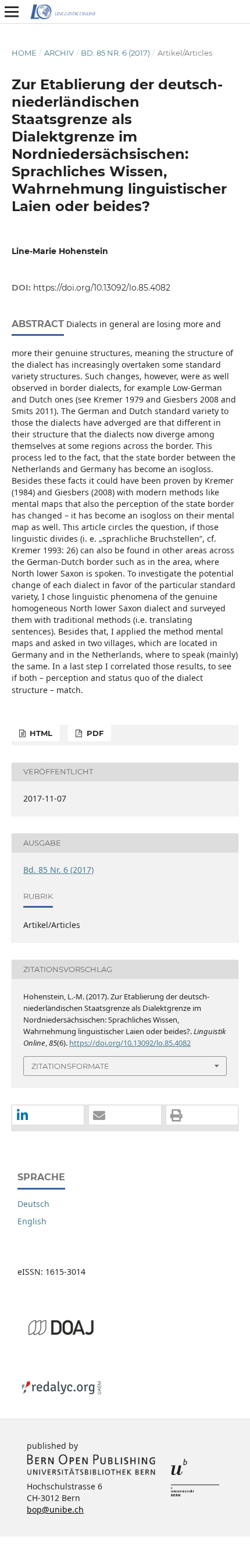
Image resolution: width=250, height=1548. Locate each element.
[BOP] (91, 1472)
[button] (48, 1115)
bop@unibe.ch (55, 1509)
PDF (93, 733)
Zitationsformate (70, 1066)
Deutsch (33, 1203)
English (32, 1221)
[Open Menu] (11, 11)
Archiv (59, 52)
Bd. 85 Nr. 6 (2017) (115, 52)
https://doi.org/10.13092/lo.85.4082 (101, 287)
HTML (39, 733)
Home (24, 52)
